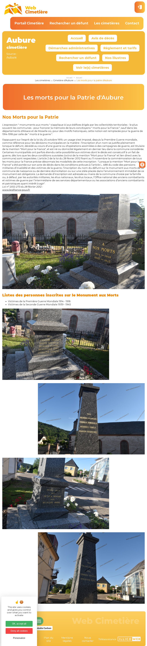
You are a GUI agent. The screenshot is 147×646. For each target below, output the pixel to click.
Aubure (11, 57)
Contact (132, 23)
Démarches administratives (71, 48)
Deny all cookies (19, 631)
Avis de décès (102, 38)
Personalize (19, 638)
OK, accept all (19, 623)
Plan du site (48, 639)
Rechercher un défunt (69, 23)
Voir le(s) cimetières (92, 67)
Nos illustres (115, 58)
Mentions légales (67, 639)
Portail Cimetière (29, 23)
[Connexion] (139, 7)
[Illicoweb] (129, 639)
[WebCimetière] (26, 13)
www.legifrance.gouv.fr (16, 189)
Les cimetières (106, 23)
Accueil (77, 38)
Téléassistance (107, 639)
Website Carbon (42, 628)
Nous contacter (88, 639)
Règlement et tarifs (120, 48)
